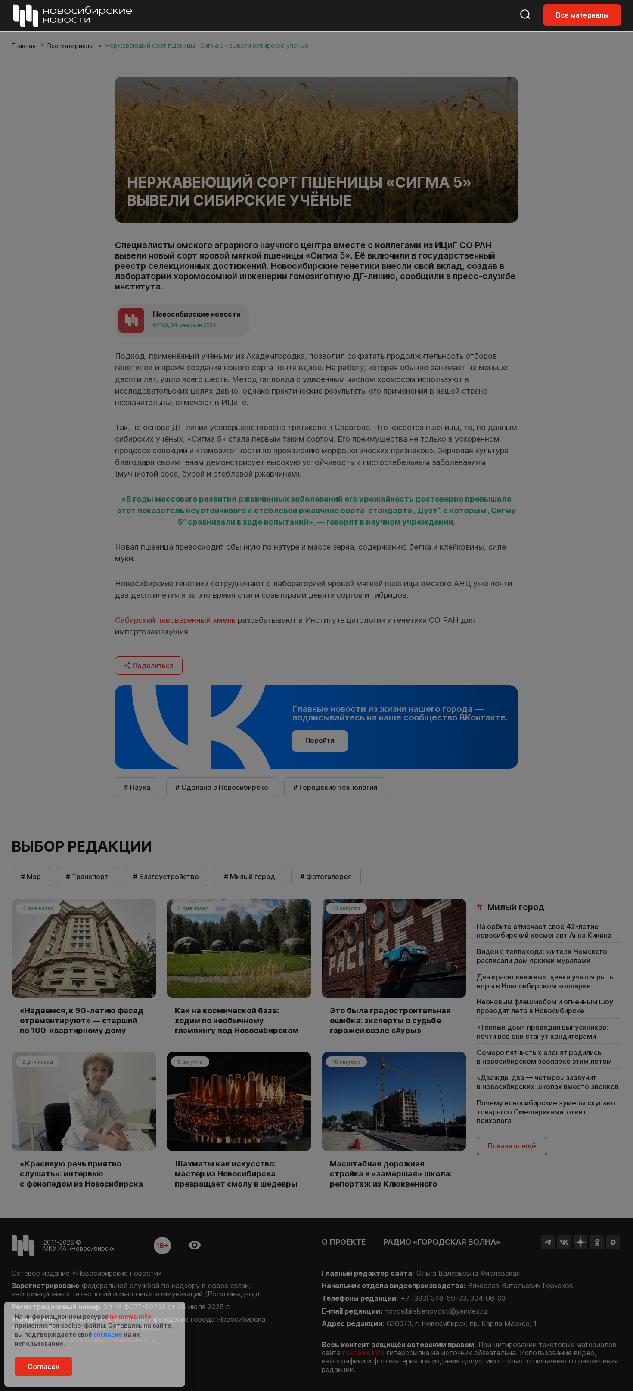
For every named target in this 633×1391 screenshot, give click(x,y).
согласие (107, 1334)
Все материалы (582, 15)
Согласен (43, 1366)
